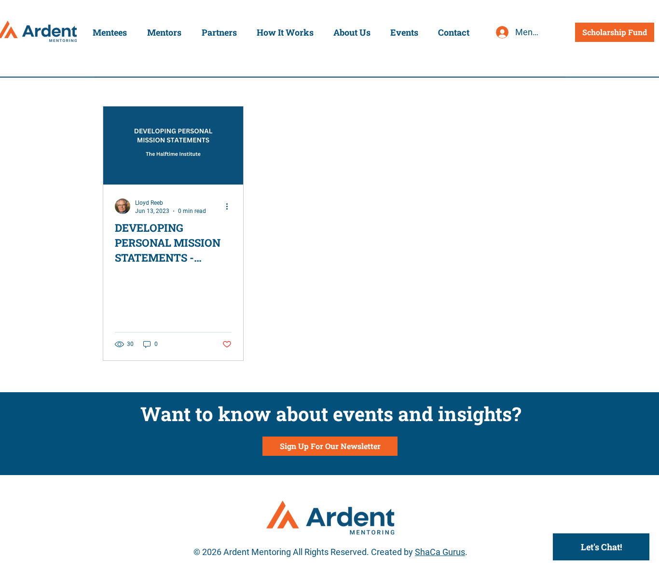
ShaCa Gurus (440, 552)
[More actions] (230, 206)
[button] (109, 32)
